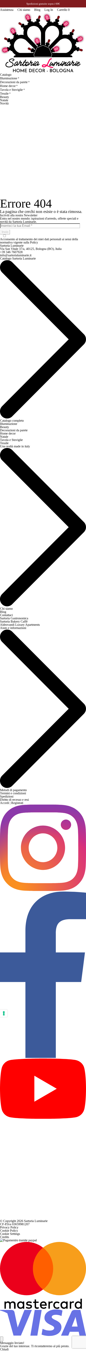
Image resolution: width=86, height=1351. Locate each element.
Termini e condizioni (13, 793)
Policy (34, 242)
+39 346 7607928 (11, 252)
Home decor (8, 86)
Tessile (4, 93)
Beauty (4, 97)
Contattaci (6, 615)
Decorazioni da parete (14, 82)
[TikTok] (43, 1217)
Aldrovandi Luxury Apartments (20, 624)
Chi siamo (23, 9)
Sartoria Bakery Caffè (14, 621)
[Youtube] (43, 1117)
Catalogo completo (12, 420)
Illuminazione (8, 78)
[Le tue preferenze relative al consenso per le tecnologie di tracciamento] (4, 1013)
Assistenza (6, 9)
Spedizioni (6, 796)
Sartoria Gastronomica (14, 618)
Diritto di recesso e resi (14, 799)
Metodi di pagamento (13, 790)
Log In (48, 9)
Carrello (63, 9)
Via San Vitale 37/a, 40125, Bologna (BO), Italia (31, 249)
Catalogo (5, 74)
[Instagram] (43, 890)
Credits (4, 1237)
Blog (37, 9)
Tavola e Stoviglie (11, 89)
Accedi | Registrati (11, 803)
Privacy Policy (9, 1227)
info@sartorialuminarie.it (15, 255)
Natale (4, 100)
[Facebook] (43, 1057)
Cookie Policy (9, 1230)
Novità (4, 103)
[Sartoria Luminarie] (43, 42)
